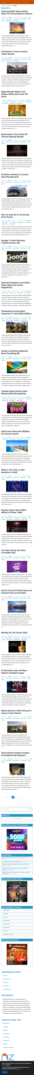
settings (19, 1068)
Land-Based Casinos (8, 934)
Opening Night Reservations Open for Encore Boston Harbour (16, 13)
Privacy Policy (6, 979)
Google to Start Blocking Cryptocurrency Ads (13, 242)
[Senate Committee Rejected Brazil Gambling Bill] (17, 367)
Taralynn (10, 17)
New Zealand (24, 19)
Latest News (16, 19)
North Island (5, 103)
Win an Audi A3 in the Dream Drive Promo (15, 216)
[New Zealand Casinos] (3, 2)
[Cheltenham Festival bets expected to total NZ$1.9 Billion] (17, 327)
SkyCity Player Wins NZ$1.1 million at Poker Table (13, 512)
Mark (9, 100)
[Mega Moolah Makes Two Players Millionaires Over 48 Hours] (17, 110)
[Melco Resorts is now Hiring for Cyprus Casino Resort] (17, 727)
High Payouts (13, 101)
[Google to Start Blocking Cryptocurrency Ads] (17, 257)
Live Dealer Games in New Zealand (11, 861)
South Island (16, 20)
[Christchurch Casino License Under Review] (17, 68)
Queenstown (6, 927)
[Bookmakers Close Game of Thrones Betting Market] (17, 150)
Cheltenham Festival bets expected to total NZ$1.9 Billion (16, 313)
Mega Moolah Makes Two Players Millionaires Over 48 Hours (14, 94)
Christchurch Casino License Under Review (14, 53)
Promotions (9, 20)
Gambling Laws (7, 989)
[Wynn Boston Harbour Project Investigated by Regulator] (17, 769)
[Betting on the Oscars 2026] (17, 646)
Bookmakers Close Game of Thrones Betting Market (14, 136)
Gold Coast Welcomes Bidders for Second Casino (15, 433)
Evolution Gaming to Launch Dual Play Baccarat (14, 176)
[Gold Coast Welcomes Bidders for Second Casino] (17, 446)
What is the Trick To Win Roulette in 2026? (13, 471)
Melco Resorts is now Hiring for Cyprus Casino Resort (16, 712)
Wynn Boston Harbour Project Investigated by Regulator (15, 754)
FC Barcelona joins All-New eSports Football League (14, 672)
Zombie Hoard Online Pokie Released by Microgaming (14, 393)
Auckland (5, 913)
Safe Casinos (6, 985)
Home (3, 5)
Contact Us (6, 982)
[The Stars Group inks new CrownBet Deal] (17, 566)
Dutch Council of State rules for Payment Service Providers (16, 592)
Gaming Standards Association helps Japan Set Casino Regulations (15, 285)
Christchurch (6, 924)
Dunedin (5, 931)
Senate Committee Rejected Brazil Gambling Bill (14, 352)
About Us (5, 975)
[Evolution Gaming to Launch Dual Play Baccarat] (17, 191)
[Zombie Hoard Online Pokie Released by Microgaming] (17, 407)
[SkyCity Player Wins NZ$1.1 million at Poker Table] (17, 526)
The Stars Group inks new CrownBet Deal (13, 552)
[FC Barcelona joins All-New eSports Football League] (17, 687)
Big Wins (9, 5)
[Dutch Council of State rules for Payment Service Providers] (17, 607)
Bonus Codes (8, 19)
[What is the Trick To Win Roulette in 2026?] (17, 486)
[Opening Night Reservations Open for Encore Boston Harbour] (17, 27)
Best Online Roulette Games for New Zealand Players (15, 864)
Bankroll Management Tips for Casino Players (14, 857)
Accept (4, 1072)
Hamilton (5, 917)
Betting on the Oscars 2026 (14, 633)
